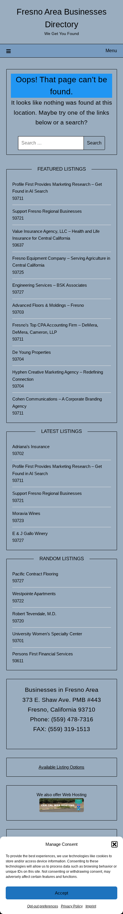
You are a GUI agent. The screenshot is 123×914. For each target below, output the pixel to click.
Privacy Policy (72, 906)
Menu (111, 50)
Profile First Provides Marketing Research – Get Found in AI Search (57, 188)
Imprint (91, 906)
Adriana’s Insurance (30, 446)
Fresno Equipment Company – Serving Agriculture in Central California (61, 261)
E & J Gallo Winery (30, 533)
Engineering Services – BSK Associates (49, 285)
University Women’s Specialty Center (47, 633)
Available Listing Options (61, 767)
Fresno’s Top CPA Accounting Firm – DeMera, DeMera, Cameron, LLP (55, 328)
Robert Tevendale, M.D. (34, 613)
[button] (114, 844)
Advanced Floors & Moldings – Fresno (48, 305)
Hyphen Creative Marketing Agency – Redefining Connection (57, 375)
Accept (61, 892)
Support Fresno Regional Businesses (47, 211)
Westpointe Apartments (34, 593)
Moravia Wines (26, 513)
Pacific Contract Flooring (35, 573)
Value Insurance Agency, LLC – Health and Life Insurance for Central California (56, 235)
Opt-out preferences (42, 906)
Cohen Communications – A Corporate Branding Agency (57, 402)
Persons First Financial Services (42, 653)
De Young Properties (31, 352)
